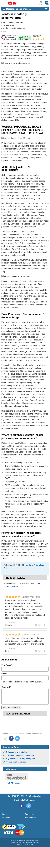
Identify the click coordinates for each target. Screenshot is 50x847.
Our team (6, 817)
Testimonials (30, 817)
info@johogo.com (28, 800)
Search (41, 4)
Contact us (29, 814)
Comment (6, 687)
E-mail (4, 673)
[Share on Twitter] (17, 738)
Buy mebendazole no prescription (20, 758)
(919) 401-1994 (18, 796)
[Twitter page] (28, 805)
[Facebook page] (21, 805)
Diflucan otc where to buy (17, 752)
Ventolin (13, 733)
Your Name (6, 665)
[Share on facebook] (11, 738)
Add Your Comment (11, 707)
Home (5, 733)
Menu (47, 4)
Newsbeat (14, 782)
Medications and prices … (18, 8)
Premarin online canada (16, 762)
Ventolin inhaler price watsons (31, 733)
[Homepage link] (9, 3)
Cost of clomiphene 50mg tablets (20, 755)
